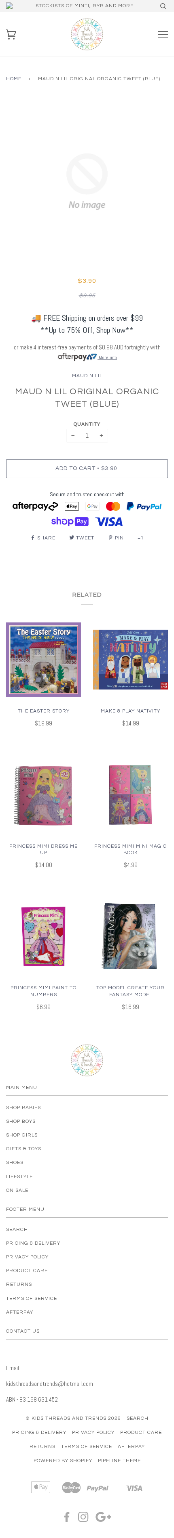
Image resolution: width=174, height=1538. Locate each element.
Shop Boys (21, 1121)
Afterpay (19, 1312)
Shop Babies (23, 1107)
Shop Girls (22, 1135)
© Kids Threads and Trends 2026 (73, 1418)
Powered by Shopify (63, 1460)
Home (13, 78)
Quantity (87, 424)
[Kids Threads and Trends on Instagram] (83, 1519)
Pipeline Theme (119, 1460)
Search (17, 1229)
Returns (19, 1284)
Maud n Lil (87, 375)
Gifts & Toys (23, 1148)
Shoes (14, 1162)
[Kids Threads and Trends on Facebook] (67, 1519)
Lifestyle (19, 1176)
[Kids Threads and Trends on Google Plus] (103, 1519)
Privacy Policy (27, 1257)
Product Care (27, 1270)
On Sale (17, 1190)
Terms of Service (31, 1298)
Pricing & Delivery (33, 1243)
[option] (87, 181)
